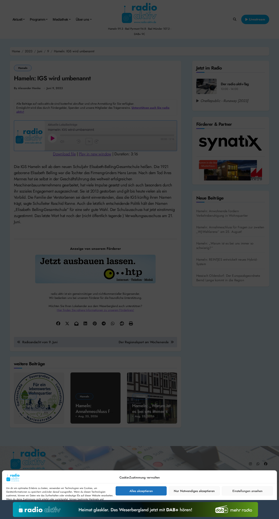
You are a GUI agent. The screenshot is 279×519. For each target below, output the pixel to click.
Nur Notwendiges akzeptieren (194, 491)
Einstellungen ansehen (247, 491)
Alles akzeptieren (141, 491)
